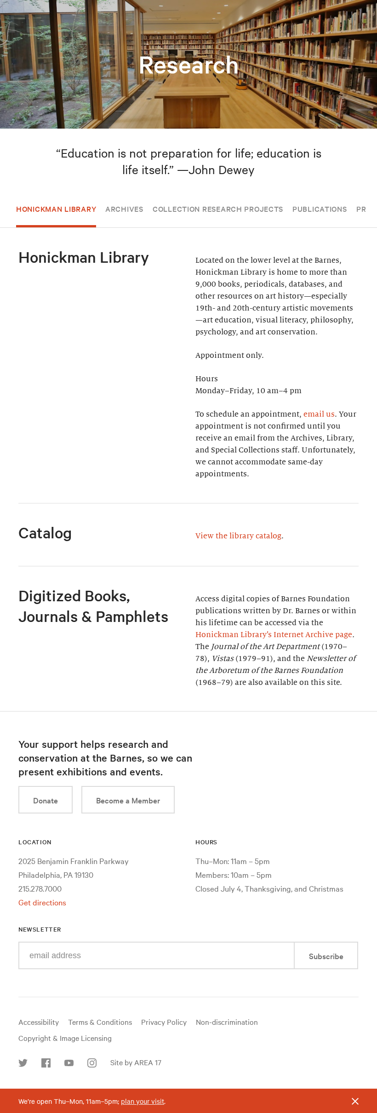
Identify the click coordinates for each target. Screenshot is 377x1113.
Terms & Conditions (100, 1022)
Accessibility (38, 1022)
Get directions (42, 902)
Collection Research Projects (218, 208)
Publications (319, 208)
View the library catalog (238, 536)
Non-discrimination (227, 1022)
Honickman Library (56, 208)
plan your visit (142, 1101)
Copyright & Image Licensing (65, 1038)
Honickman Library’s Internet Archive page (273, 635)
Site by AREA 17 (135, 1062)
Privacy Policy (164, 1022)
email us (319, 414)
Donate (45, 800)
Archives (124, 208)
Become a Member (128, 800)
